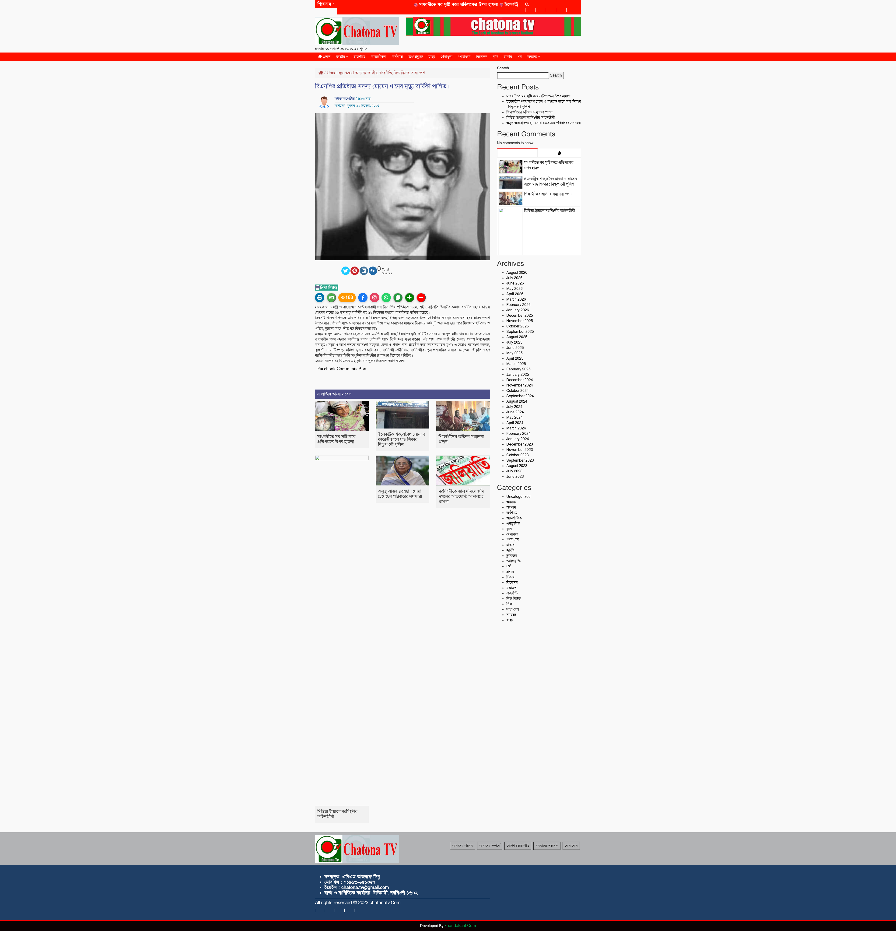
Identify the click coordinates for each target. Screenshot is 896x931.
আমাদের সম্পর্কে (489, 845)
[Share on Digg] (373, 271)
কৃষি (495, 56)
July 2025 (514, 342)
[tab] (517, 152)
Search (503, 68)
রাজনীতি (359, 56)
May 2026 (514, 288)
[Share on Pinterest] (354, 271)
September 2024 (520, 396)
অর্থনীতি (397, 56)
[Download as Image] (331, 297)
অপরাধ (511, 507)
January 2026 (517, 310)
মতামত (511, 587)
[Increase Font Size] (409, 297)
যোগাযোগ (571, 845)
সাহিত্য (511, 614)
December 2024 (519, 380)
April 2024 (514, 422)
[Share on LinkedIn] (364, 271)
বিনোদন (481, 56)
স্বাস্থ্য (431, 56)
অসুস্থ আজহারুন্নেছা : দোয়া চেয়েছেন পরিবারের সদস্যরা (400, 493)
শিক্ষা (509, 604)
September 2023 (520, 460)
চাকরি (508, 56)
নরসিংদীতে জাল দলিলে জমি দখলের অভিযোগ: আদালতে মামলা (461, 496)
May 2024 (514, 417)
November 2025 (519, 320)
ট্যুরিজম (511, 555)
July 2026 (514, 278)
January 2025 (517, 374)
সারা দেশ (418, 73)
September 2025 (520, 331)
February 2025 (518, 369)
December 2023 (519, 444)
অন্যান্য (532, 56)
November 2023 (519, 449)
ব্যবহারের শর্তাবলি (547, 845)
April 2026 (514, 294)
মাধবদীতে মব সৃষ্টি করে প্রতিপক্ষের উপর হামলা (435, 4)
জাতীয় (341, 56)
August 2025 (516, 337)
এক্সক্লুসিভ (513, 523)
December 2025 (519, 315)
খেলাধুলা (446, 56)
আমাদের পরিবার (462, 845)
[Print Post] (319, 297)
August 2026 (516, 272)
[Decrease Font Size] (421, 297)
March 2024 (516, 428)
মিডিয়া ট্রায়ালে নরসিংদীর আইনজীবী (337, 814)
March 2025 (516, 363)
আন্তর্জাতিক (378, 56)
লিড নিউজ (402, 73)
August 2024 (516, 401)
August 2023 (516, 465)
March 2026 (516, 299)
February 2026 (518, 304)
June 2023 (515, 476)
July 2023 (514, 471)
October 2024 (517, 390)
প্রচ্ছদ (326, 56)
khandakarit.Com (460, 925)
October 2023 (517, 455)
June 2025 (515, 347)
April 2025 (514, 358)
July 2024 (514, 406)
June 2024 (515, 412)
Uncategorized (340, 73)
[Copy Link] (397, 297)
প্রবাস (510, 571)
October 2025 (517, 326)
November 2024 (519, 385)
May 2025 (514, 353)
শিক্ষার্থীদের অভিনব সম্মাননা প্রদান (461, 439)
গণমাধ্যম (464, 56)
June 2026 (515, 283)
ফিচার (510, 577)
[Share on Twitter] (345, 271)
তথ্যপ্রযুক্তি (416, 56)
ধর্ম (520, 56)
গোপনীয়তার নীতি (518, 845)
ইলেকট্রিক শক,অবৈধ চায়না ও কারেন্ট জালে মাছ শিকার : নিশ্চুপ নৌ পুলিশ (402, 440)
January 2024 (517, 439)
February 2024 (518, 433)
